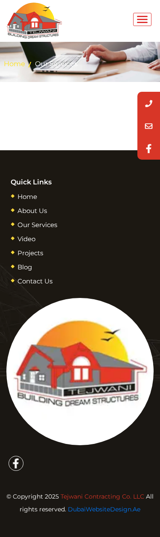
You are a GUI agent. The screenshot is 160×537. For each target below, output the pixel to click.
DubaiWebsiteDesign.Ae (104, 509)
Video (26, 239)
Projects (30, 253)
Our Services (37, 225)
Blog (24, 267)
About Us (32, 211)
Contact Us (34, 281)
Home (14, 64)
